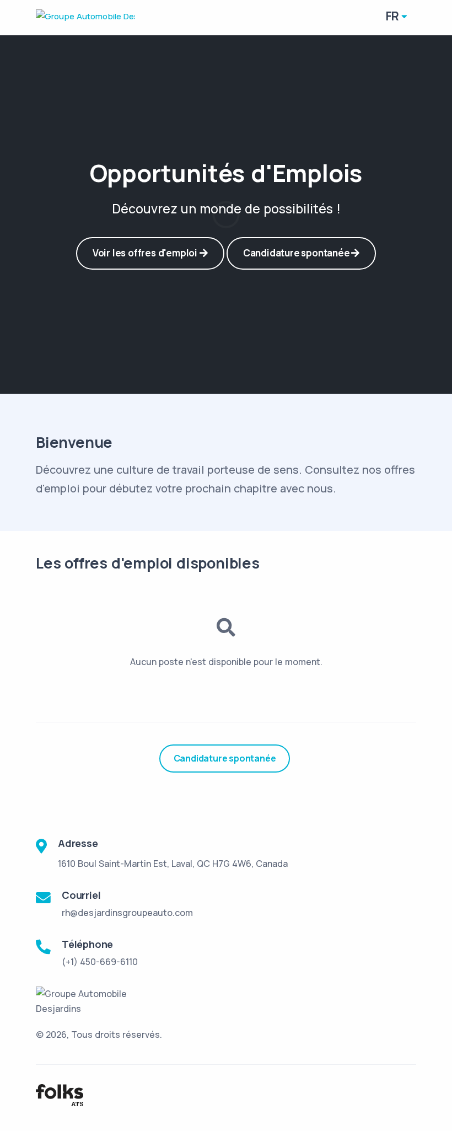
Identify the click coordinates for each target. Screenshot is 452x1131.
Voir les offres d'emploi (146, 252)
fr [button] (393, 16)
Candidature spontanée (297, 252)
